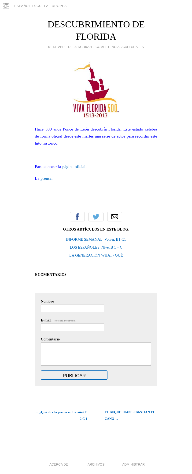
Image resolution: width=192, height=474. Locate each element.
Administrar (133, 464)
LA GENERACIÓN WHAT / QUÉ (96, 255)
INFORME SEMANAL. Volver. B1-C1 (96, 239)
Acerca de (58, 464)
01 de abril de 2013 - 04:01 (70, 47)
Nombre (47, 301)
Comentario (50, 339)
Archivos (96, 464)
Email (114, 216)
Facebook (77, 216)
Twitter (96, 216)
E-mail (58, 320)
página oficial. (74, 166)
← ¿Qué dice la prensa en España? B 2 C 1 (61, 416)
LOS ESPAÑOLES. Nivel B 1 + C (96, 247)
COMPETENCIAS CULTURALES (120, 47)
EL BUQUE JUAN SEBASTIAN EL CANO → (130, 416)
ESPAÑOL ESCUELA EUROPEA (40, 6)
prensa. (47, 178)
